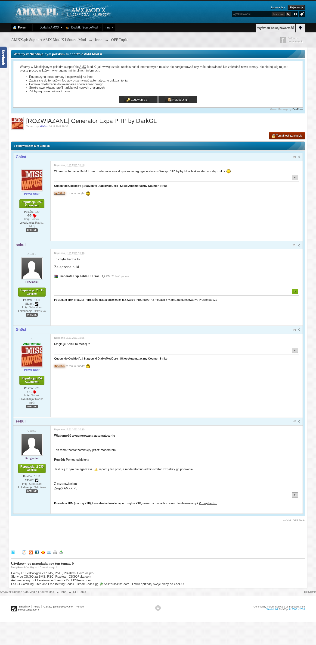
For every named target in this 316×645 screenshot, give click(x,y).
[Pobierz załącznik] (56, 276)
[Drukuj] (55, 552)
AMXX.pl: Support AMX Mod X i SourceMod (27, 592)
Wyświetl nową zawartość (275, 28)
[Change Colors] (301, 13)
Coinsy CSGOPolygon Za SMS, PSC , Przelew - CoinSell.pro (52, 573)
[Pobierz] (61, 552)
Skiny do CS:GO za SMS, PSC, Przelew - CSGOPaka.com (51, 576)
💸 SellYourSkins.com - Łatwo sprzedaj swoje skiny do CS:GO (141, 584)
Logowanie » (278, 7)
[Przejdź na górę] (158, 608)
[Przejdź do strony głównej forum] (62, 11)
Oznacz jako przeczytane (58, 606)
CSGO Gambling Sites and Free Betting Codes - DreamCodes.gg (54, 584)
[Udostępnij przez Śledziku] (37, 552)
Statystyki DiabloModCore (101, 185)
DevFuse (297, 109)
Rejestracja (296, 7)
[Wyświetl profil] (32, 180)
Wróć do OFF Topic (294, 520)
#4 (295, 421)
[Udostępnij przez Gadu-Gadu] (43, 552)
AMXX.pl (283, 609)
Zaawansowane (295, 14)
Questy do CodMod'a (67, 185)
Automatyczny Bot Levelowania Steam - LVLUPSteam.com (51, 580)
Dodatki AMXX (48, 27)
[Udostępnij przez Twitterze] (13, 552)
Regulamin (310, 591)
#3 (295, 329)
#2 (295, 245)
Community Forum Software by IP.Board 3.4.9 (279, 606)
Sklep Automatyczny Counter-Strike (143, 185)
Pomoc (80, 606)
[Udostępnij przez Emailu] (49, 552)
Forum (22, 27)
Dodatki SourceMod (83, 27)
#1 (295, 157)
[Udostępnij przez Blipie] (31, 552)
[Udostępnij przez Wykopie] (24, 552)
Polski (37, 606)
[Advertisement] (95, 535)
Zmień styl (24, 606)
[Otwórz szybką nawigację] (300, 27)
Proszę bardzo (208, 299)
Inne (107, 27)
